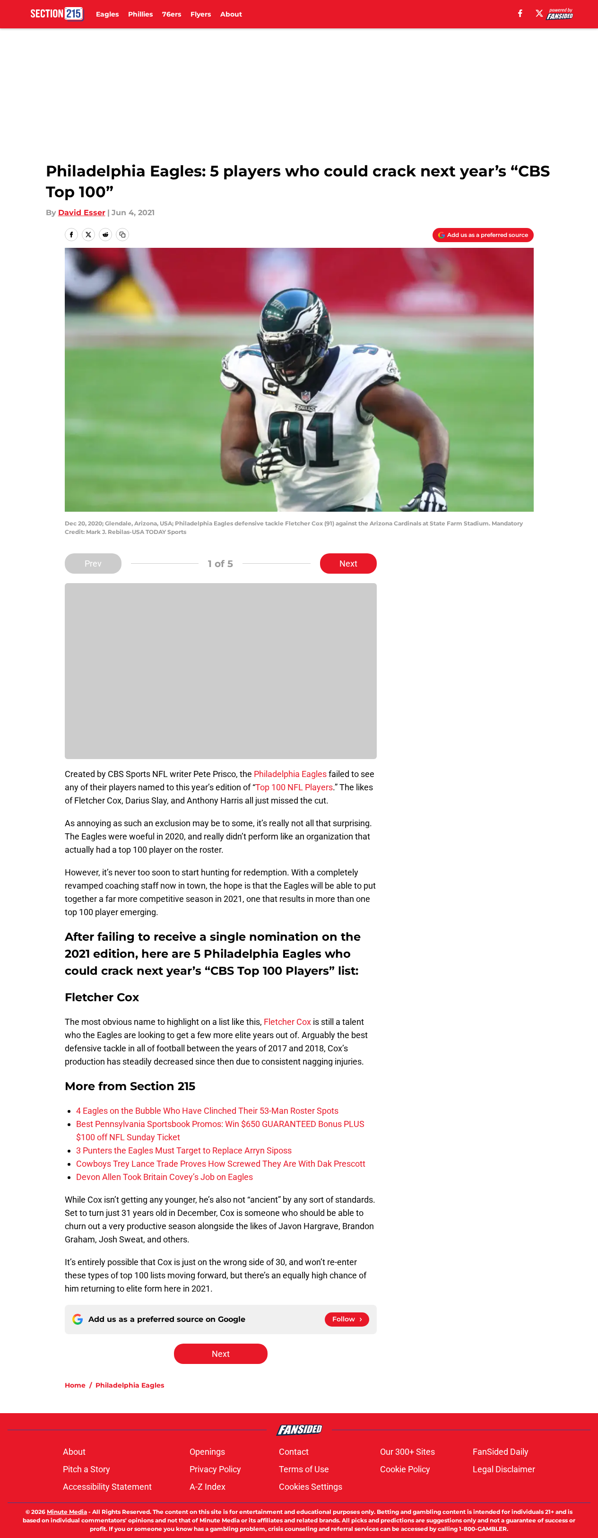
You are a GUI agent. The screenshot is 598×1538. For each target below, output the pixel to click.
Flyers (201, 14)
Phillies (140, 14)
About (231, 14)
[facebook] (520, 13)
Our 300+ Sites (407, 1452)
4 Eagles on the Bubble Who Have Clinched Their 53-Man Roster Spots (207, 1111)
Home (75, 1385)
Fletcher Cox (287, 1022)
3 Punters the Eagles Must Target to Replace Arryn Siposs (184, 1150)
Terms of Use (304, 1469)
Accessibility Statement (107, 1487)
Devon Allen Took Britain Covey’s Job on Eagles (164, 1177)
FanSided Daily (501, 1452)
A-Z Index (207, 1487)
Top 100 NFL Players (294, 787)
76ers (171, 14)
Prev (93, 563)
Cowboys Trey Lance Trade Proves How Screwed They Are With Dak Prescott (220, 1164)
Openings (207, 1452)
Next (348, 563)
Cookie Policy (405, 1469)
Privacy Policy (215, 1469)
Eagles (107, 14)
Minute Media (67, 1511)
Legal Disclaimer (504, 1469)
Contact (294, 1452)
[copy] (122, 234)
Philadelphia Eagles (290, 774)
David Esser (81, 212)
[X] (539, 13)
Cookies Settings (310, 1487)
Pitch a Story (86, 1469)
